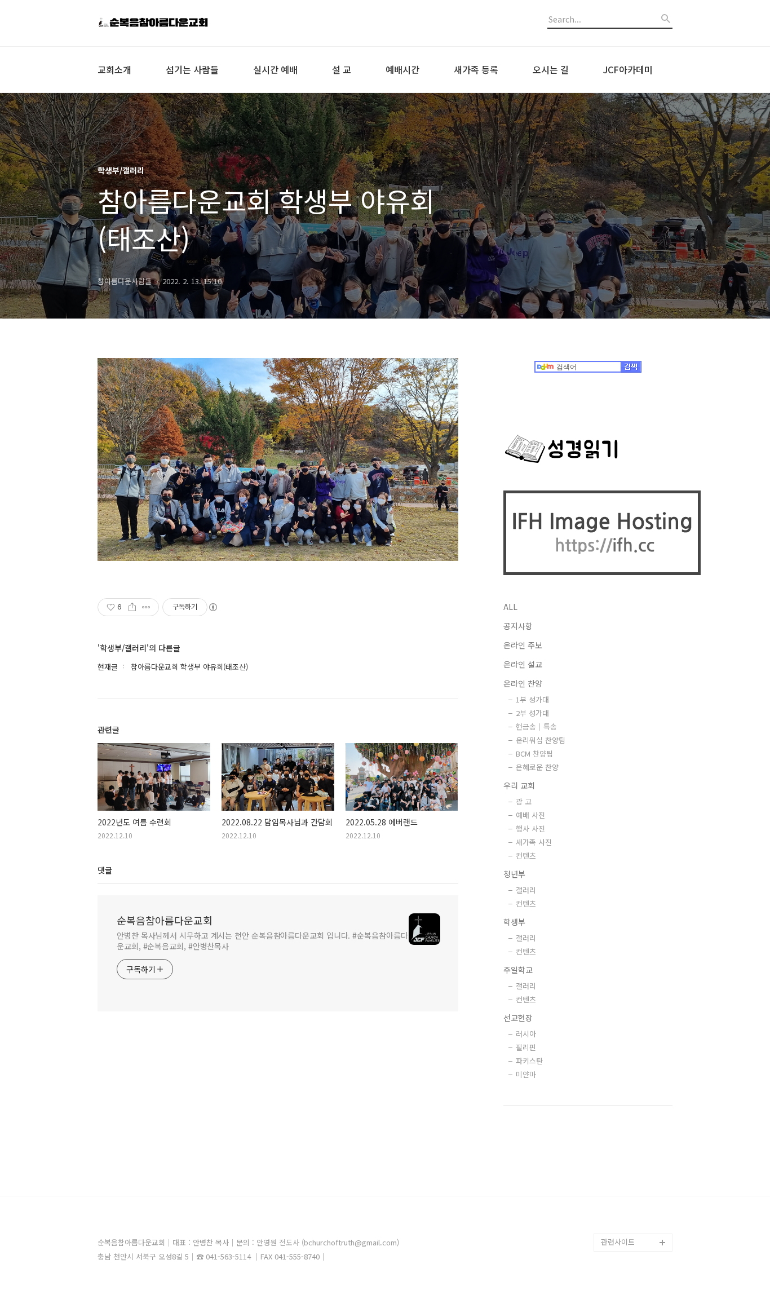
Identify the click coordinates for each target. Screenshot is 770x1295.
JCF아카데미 (628, 69)
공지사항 (518, 625)
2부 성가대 (532, 713)
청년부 (514, 873)
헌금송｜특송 (536, 726)
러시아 (526, 1033)
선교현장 (518, 1017)
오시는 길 (551, 69)
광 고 (524, 801)
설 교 (341, 69)
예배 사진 (530, 815)
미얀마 (526, 1074)
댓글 (105, 870)
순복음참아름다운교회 (165, 920)
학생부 (514, 921)
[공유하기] (132, 607)
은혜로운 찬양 (537, 767)
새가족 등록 (476, 69)
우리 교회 (519, 785)
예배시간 (402, 69)
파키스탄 (529, 1060)
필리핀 (526, 1047)
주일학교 (518, 969)
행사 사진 (530, 828)
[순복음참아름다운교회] (160, 23)
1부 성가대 (532, 699)
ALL (510, 606)
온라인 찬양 (522, 683)
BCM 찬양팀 (534, 753)
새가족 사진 (534, 842)
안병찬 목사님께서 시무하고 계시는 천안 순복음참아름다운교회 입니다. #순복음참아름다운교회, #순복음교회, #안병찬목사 (262, 941)
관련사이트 (618, 1241)
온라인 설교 (522, 664)
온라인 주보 (522, 645)
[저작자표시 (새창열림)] (212, 607)
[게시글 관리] (146, 607)
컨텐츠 (526, 855)
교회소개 (114, 69)
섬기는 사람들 (192, 69)
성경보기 (615, 1224)
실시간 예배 (275, 69)
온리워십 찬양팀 (540, 740)
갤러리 (526, 890)
